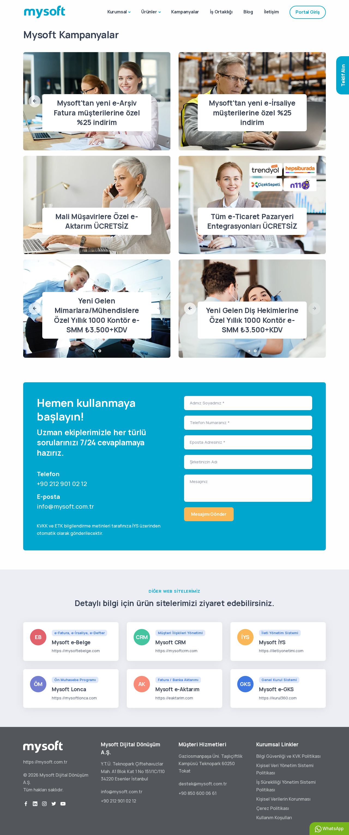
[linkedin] (35, 804)
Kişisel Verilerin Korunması (283, 799)
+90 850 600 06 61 (197, 793)
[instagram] (44, 804)
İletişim (271, 12)
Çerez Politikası (272, 808)
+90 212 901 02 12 (62, 484)
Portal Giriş (308, 12)
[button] (35, 101)
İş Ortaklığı (221, 12)
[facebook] (26, 804)
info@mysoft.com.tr (65, 506)
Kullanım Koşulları (274, 818)
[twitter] (53, 804)
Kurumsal (117, 12)
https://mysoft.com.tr (45, 762)
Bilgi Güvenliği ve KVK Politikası (288, 756)
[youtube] (63, 804)
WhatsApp (332, 828)
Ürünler (149, 12)
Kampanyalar (185, 12)
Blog (248, 12)
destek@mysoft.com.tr (203, 784)
